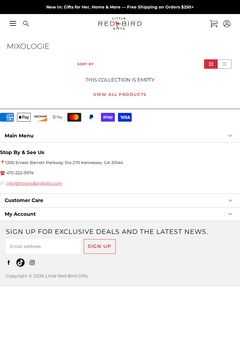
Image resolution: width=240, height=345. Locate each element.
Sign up (100, 246)
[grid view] (211, 64)
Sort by (85, 64)
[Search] (21, 24)
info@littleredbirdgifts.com (34, 183)
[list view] (225, 64)
